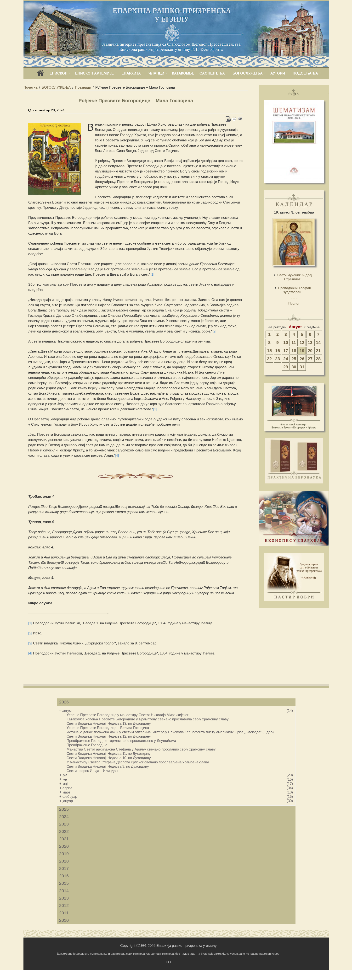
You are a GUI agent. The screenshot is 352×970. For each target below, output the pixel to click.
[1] (152, 274)
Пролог (294, 303)
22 (269, 358)
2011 (63, 913)
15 (269, 350)
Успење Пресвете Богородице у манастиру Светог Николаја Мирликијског (127, 715)
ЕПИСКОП (59, 73)
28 (318, 358)
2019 (64, 853)
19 (302, 350)
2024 (64, 816)
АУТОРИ (277, 73)
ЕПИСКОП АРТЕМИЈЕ (94, 73)
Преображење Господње (87, 745)
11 (293, 342)
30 (293, 366)
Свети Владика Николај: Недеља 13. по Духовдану (109, 723)
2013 (64, 898)
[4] (117, 455)
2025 (64, 809)
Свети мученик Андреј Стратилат (294, 277)
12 (302, 342)
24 (285, 358)
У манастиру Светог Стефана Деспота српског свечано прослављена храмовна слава (138, 762)
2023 (64, 824)
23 (277, 358)
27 (310, 358)
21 (318, 350)
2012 (64, 905)
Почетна (30, 87)
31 (302, 366)
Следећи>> (312, 327)
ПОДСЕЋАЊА (305, 73)
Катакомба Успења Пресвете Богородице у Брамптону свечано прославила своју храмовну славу (148, 719)
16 (277, 350)
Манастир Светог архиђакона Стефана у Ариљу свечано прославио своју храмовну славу (141, 749)
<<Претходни (277, 327)
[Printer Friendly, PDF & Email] (234, 119)
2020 (64, 846)
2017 (64, 868)
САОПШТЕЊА (212, 73)
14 (318, 342)
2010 (64, 920)
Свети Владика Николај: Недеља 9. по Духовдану (108, 766)
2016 (64, 876)
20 (310, 350)
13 (310, 342)
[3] (155, 409)
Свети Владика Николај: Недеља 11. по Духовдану (109, 753)
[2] (214, 331)
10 (285, 342)
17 (285, 350)
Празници (83, 87)
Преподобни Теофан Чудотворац (294, 290)
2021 (64, 838)
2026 (64, 702)
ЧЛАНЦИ (156, 73)
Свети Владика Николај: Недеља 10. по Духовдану (109, 758)
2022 (64, 831)
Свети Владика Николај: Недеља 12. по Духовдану (109, 736)
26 (302, 358)
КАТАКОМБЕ (183, 73)
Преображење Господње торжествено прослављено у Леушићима (121, 741)
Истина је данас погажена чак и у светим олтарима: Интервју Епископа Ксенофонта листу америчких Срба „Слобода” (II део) (170, 732)
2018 (64, 861)
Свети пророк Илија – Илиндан (92, 771)
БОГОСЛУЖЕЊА (248, 73)
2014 (64, 890)
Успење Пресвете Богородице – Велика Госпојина (108, 728)
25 (293, 358)
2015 (64, 883)
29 (285, 366)
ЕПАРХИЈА (131, 73)
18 (293, 350)
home (40, 74)
